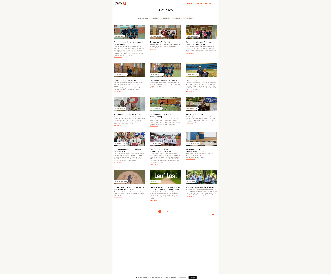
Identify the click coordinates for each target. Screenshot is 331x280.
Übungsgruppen (188, 18)
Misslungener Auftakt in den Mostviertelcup (161, 115)
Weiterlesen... (118, 57)
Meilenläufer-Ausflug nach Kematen (200, 187)
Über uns (208, 3)
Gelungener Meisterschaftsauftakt (164, 80)
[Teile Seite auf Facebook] (213, 214)
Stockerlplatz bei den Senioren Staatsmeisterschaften (198, 43)
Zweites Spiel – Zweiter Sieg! (125, 80)
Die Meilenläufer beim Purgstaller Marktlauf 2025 (127, 150)
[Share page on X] (216, 214)
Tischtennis (176, 18)
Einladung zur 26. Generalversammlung (195, 150)
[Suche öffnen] (214, 3)
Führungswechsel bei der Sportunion (129, 114)
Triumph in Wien (193, 80)
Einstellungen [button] (182, 277)
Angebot (199, 3)
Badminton (156, 18)
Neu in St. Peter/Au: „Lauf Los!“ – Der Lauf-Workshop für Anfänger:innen (165, 188)
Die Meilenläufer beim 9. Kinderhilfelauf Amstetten (160, 150)
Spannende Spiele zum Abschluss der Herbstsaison (129, 43)
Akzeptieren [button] (192, 277)
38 (175, 211)
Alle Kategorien (143, 18)
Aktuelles (189, 3)
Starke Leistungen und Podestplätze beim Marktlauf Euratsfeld (129, 188)
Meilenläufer (166, 18)
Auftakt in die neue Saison (197, 114)
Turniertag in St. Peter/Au (160, 42)
